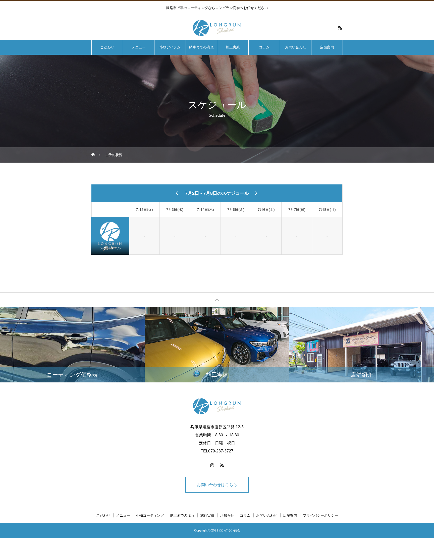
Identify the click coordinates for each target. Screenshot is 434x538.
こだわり (107, 47)
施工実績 (233, 47)
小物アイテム (170, 47)
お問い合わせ (295, 47)
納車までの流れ (201, 47)
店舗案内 (327, 47)
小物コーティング (150, 515)
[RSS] (340, 27)
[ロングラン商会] (217, 27)
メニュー (139, 47)
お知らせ (227, 515)
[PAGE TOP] (217, 299)
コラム (264, 47)
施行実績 (207, 515)
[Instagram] (211, 465)
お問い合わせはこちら (217, 485)
